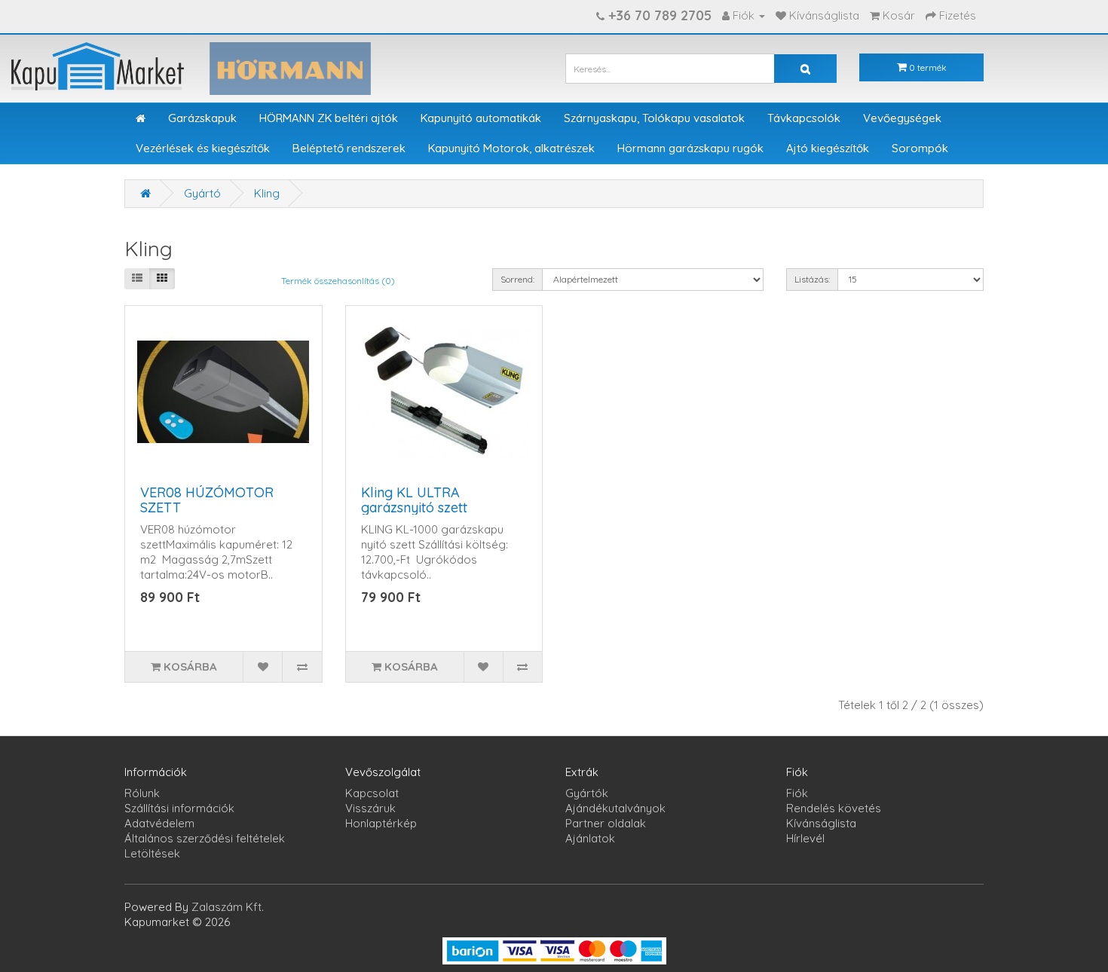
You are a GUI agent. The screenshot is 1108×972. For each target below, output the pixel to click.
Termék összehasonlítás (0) (338, 280)
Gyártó (202, 193)
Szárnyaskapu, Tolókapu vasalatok (654, 118)
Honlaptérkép (381, 823)
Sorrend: (517, 279)
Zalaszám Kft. (227, 907)
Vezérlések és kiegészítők (203, 148)
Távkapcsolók (803, 118)
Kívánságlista (821, 823)
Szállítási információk (179, 808)
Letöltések (152, 853)
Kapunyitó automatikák (481, 118)
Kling (267, 193)
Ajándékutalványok (615, 808)
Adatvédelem (159, 823)
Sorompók (920, 148)
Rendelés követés (833, 808)
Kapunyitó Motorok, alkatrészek (511, 148)
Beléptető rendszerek (349, 148)
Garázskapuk (202, 118)
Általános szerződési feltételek (204, 838)
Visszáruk (370, 808)
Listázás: (812, 279)
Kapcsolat (372, 793)
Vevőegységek (902, 118)
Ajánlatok (590, 838)
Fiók (797, 793)
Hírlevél (805, 838)
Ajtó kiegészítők (827, 148)
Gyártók (586, 793)
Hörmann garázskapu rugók (690, 148)
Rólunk (142, 793)
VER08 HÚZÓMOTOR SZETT (207, 500)
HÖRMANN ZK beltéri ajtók (328, 118)
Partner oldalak (605, 823)
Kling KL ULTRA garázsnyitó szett (414, 500)
